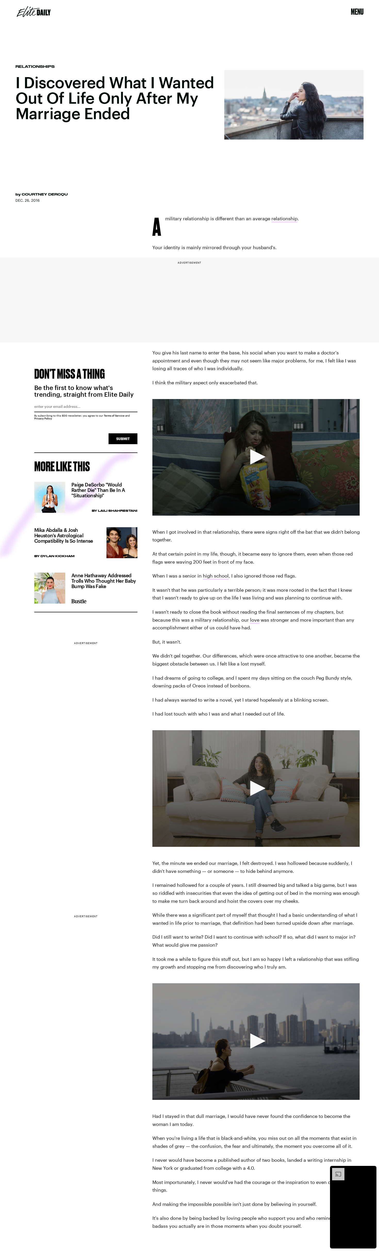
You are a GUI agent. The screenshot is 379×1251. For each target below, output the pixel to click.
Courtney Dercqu (45, 194)
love (254, 620)
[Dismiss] (371, 1170)
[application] (256, 457)
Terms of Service (114, 415)
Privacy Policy (43, 418)
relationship (284, 218)
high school (216, 576)
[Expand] (336, 1170)
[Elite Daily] (33, 11)
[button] (256, 456)
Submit (123, 439)
